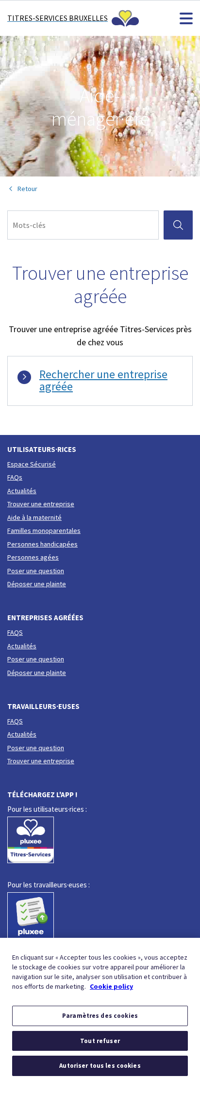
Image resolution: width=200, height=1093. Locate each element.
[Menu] (186, 18)
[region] (100, 1015)
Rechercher (182, 224)
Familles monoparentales (44, 530)
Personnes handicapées (42, 544)
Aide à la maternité (34, 517)
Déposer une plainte (36, 583)
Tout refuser (100, 1041)
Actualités (21, 490)
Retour (27, 188)
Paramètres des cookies (100, 1016)
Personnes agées (33, 557)
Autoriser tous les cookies (99, 1065)
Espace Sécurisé (31, 464)
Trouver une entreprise (40, 503)
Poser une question (35, 570)
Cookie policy (111, 986)
